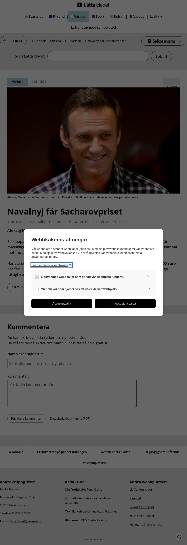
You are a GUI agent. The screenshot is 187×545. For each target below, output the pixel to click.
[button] (148, 277)
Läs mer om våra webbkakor (49, 265)
